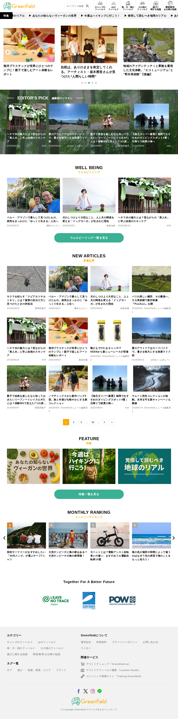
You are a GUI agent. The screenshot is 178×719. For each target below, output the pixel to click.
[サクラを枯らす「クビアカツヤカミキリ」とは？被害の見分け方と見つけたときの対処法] (26, 268)
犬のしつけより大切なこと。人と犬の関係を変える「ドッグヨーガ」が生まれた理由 (88, 219)
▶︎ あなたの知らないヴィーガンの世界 (39, 15)
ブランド (61, 670)
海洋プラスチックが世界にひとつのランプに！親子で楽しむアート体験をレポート (68, 352)
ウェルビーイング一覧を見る (89, 237)
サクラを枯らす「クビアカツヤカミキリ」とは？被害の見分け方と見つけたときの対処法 (26, 300)
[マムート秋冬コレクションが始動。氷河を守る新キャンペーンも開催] (151, 367)
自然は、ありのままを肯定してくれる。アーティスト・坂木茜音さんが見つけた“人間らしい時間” (28, 70)
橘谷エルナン (53, 225)
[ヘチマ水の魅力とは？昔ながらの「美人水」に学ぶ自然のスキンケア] (144, 179)
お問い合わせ (150, 642)
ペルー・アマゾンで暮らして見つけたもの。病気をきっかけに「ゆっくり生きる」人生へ (33, 219)
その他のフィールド (52, 648)
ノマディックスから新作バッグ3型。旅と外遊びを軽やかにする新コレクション (68, 399)
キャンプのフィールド (20, 642)
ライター (86, 648)
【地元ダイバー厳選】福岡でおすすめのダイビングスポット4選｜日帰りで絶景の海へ (151, 138)
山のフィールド (47, 642)
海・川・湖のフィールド (21, 648)
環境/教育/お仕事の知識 (46, 654)
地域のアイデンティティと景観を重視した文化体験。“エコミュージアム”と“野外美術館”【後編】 (88, 72)
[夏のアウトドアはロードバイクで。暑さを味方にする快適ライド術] (151, 319)
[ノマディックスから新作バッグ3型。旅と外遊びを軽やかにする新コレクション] (68, 367)
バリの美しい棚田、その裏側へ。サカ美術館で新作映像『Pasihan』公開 (151, 300)
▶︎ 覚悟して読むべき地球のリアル (132, 15)
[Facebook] (78, 689)
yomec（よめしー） (77, 146)
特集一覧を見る (89, 494)
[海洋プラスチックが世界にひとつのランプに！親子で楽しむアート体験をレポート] (68, 319)
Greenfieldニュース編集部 (157, 308)
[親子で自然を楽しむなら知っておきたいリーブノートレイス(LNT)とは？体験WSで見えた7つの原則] (26, 367)
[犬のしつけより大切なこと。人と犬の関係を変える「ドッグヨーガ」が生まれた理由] (89, 179)
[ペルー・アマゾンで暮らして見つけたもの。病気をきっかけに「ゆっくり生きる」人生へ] (33, 179)
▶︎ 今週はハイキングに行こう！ (87, 15)
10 (92, 422)
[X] (85, 689)
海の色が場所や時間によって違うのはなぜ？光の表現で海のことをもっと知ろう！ (110, 556)
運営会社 (86, 642)
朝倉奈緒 (111, 225)
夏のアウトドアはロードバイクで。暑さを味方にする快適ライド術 (68, 138)
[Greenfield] (19, 4)
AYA (44, 146)
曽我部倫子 (123, 146)
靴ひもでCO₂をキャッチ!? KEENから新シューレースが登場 (109, 350)
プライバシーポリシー (125, 642)
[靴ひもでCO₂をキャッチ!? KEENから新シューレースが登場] (110, 319)
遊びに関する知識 (17, 654)
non (169, 146)
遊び (20, 670)
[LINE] (99, 689)
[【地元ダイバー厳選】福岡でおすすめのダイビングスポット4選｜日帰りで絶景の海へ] (110, 367)
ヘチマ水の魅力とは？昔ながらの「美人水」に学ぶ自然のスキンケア (26, 138)
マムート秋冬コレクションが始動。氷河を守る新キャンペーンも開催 (151, 399)
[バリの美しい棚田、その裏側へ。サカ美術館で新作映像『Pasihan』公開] (151, 268)
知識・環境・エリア (39, 670)
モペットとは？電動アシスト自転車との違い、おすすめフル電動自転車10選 (68, 556)
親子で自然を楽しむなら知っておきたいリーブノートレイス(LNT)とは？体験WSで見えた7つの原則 (109, 138)
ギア (9, 670)
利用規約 (101, 642)
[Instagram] (92, 689)
